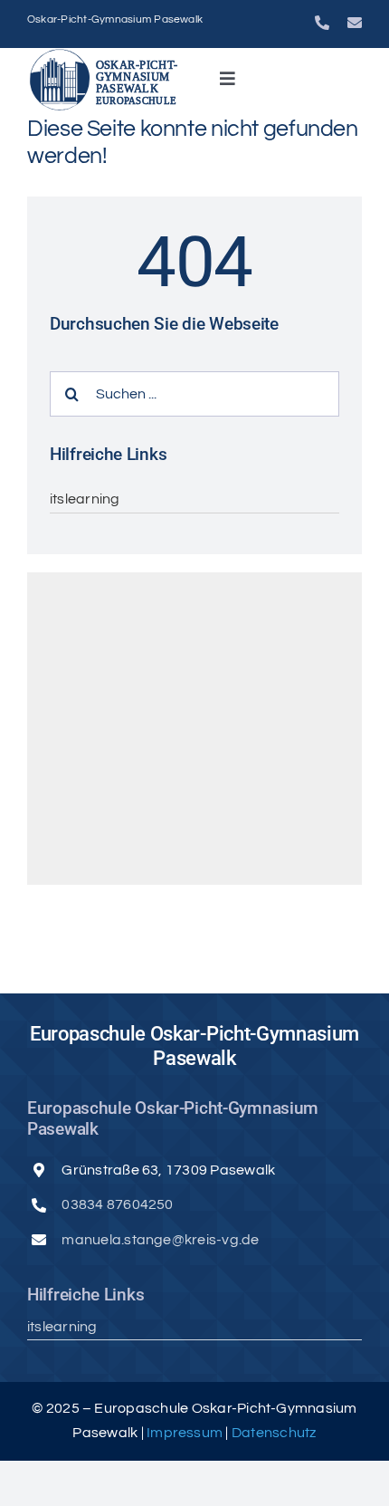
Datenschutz (274, 1432)
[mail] (354, 22)
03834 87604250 (117, 1204)
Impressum (186, 1432)
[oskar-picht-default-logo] (107, 55)
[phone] (322, 22)
